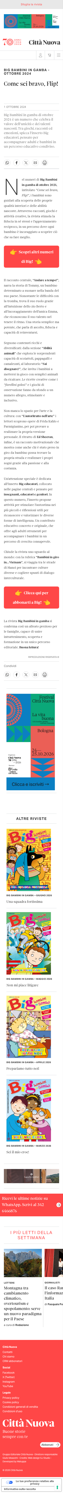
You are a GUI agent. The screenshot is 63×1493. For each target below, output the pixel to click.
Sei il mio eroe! (17, 1152)
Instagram (9, 1381)
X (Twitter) (9, 1377)
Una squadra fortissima (24, 902)
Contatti (7, 1352)
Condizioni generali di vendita (20, 1406)
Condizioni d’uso (12, 1411)
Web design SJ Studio (39, 1457)
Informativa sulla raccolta (20, 1489)
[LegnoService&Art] (31, 1176)
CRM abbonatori (12, 1361)
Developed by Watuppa (14, 1461)
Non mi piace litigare (22, 985)
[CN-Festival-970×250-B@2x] (31, 21)
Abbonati (47, 1444)
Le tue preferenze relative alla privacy (35, 1482)
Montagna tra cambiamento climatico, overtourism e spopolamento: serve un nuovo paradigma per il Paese (23, 1303)
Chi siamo (8, 1356)
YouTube (8, 1386)
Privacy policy (11, 1397)
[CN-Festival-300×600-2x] (30, 741)
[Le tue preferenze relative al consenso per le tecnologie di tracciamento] (57, 1487)
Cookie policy (11, 1402)
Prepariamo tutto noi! (22, 1069)
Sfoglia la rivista (31, 4)
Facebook (9, 1372)
